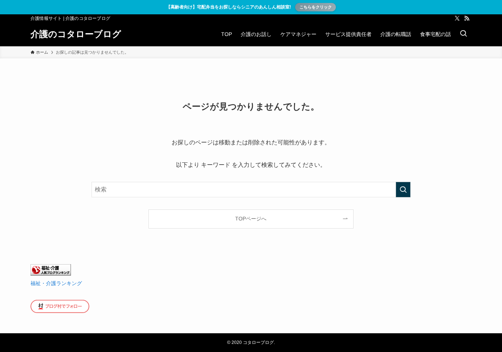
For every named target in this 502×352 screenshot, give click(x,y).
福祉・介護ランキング (56, 283)
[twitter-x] (457, 18)
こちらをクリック (316, 7)
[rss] (466, 18)
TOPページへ (250, 219)
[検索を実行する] (403, 189)
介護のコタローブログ (76, 34)
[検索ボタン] (463, 34)
